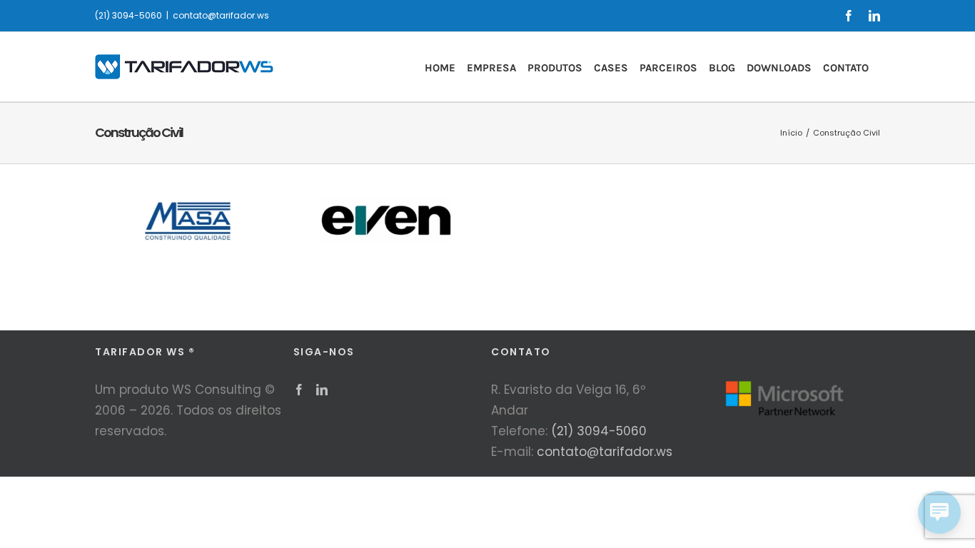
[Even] (388, 181)
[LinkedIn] (322, 389)
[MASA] (190, 181)
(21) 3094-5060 (599, 431)
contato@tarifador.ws (221, 15)
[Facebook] (299, 389)
